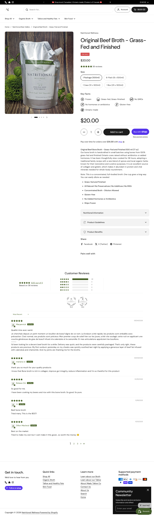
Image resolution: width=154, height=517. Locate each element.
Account (124, 9)
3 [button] (77, 443)
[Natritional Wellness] (7, 9)
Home (7, 27)
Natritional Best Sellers (21, 27)
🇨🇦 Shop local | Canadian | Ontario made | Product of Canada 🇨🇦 (77, 2)
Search (84, 493)
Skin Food (47, 487)
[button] (36, 117)
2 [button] (74, 443)
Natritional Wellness (30, 512)
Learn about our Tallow (91, 480)
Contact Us (86, 487)
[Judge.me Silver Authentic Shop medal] (71, 301)
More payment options (140, 137)
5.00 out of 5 (37, 283)
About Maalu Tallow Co (91, 483)
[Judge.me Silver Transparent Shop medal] (82, 301)
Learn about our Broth (90, 476)
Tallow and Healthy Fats (53, 483)
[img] (17, 321)
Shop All (46, 476)
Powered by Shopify (49, 512)
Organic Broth (49, 480)
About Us (85, 490)
